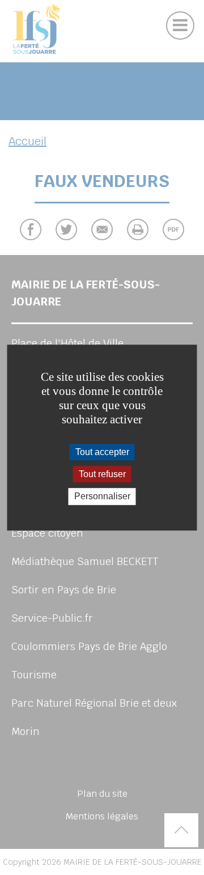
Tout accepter (102, 452)
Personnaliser (102, 497)
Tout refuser (102, 474)
